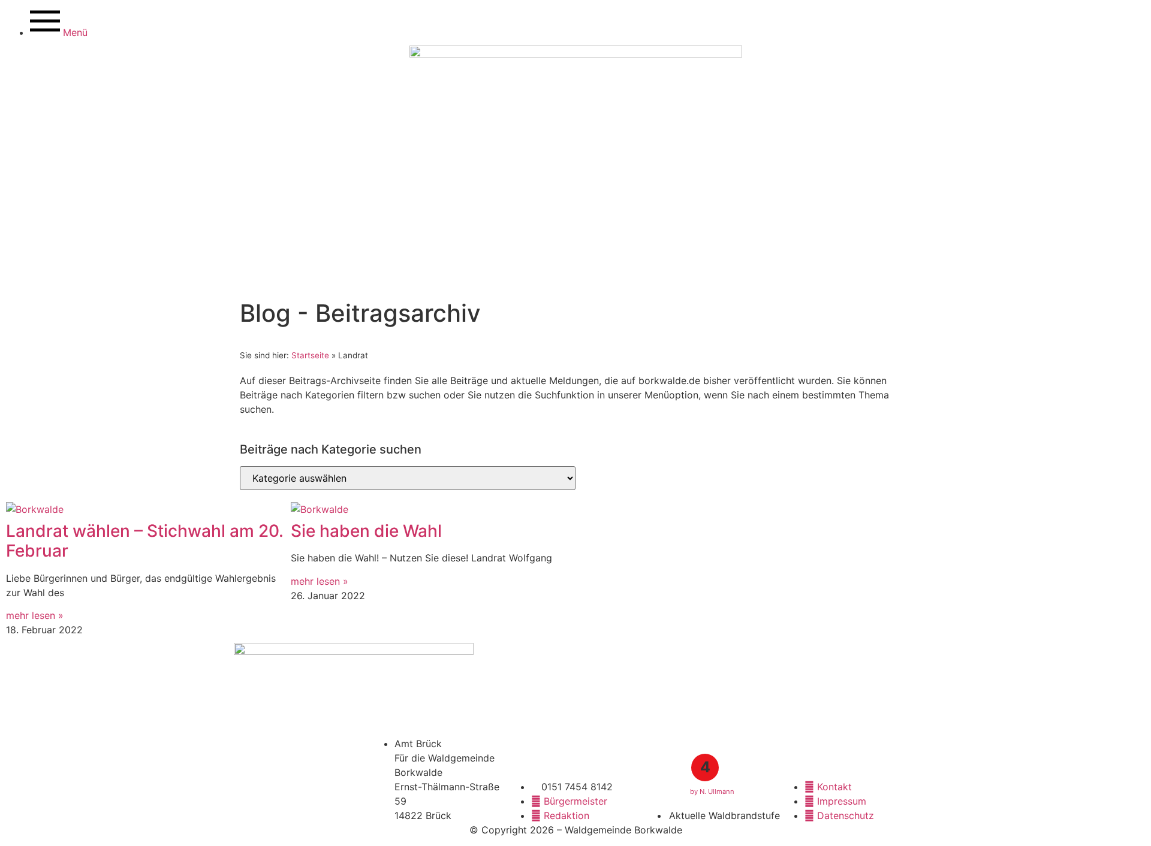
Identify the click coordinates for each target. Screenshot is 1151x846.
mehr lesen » (35, 615)
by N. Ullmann (712, 791)
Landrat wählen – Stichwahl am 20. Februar (145, 541)
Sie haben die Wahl (366, 531)
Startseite (310, 355)
